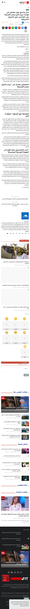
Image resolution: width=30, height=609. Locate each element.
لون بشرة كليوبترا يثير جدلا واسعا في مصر (16, 75)
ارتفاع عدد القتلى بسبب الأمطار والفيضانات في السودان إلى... (11, 463)
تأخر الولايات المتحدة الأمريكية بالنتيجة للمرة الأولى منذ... (12, 545)
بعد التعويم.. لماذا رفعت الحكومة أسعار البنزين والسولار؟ (12, 429)
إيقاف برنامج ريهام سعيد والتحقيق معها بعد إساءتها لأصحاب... (15, 515)
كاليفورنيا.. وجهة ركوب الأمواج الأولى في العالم (12, 422)
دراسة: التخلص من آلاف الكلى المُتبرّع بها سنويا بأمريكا (12, 477)
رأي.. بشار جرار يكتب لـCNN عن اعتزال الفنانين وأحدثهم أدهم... (11, 450)
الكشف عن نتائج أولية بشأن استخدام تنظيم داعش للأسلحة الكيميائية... (11, 436)
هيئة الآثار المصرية (22, 55)
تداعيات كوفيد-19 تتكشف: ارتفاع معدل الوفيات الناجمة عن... (11, 533)
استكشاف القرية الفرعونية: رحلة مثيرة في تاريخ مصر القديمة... (16, 262)
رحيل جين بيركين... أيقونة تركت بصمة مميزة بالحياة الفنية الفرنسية (15, 205)
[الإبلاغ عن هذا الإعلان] (26, 52)
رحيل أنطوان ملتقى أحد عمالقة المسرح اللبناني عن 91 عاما (16, 308)
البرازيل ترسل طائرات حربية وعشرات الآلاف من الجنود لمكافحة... (11, 470)
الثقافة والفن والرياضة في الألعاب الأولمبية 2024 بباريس (15, 199)
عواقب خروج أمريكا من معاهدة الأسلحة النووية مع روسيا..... (11, 539)
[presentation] (3, 498)
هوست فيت (27, 22)
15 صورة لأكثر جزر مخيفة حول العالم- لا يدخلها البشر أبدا (11, 416)
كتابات (27, 9)
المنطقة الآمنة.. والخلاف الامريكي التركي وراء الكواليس (15, 285)
